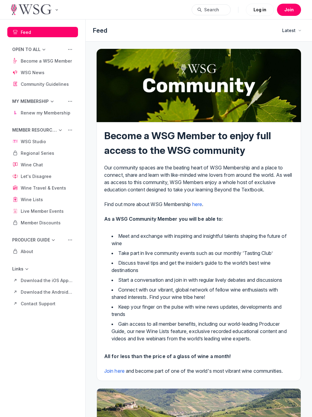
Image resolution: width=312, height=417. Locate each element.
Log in (260, 9)
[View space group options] (70, 49)
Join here (114, 371)
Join (289, 9)
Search (211, 9)
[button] (42, 61)
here (197, 204)
